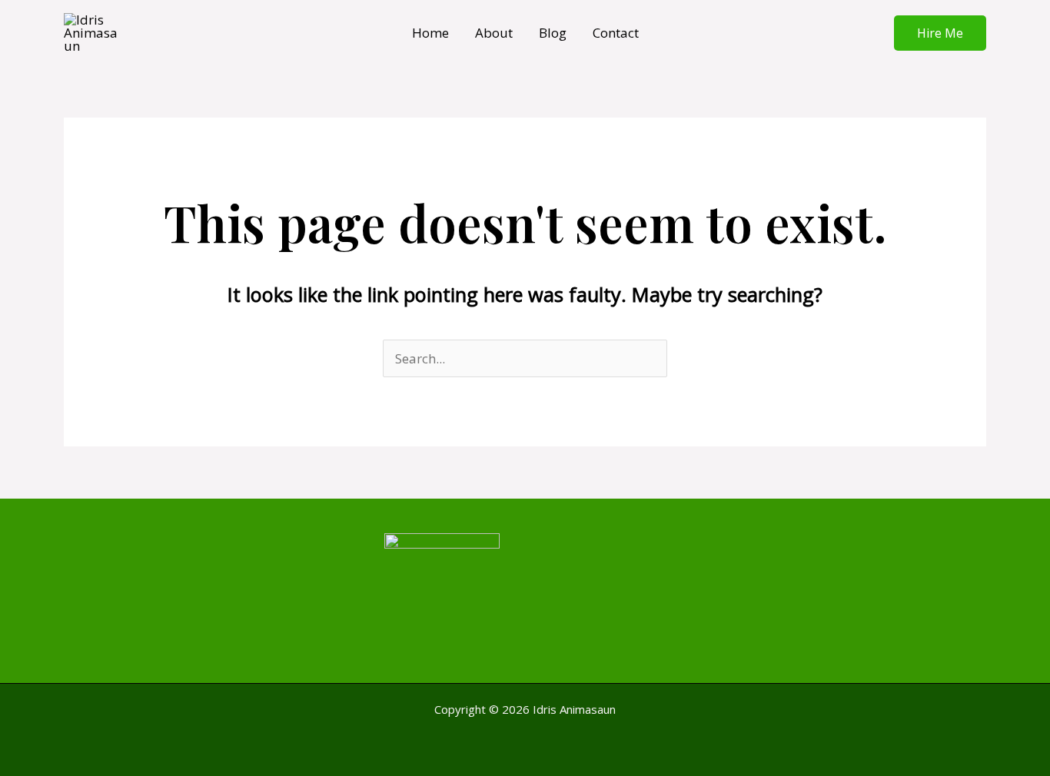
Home (430, 32)
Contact (616, 32)
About (494, 32)
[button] (940, 33)
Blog (553, 32)
